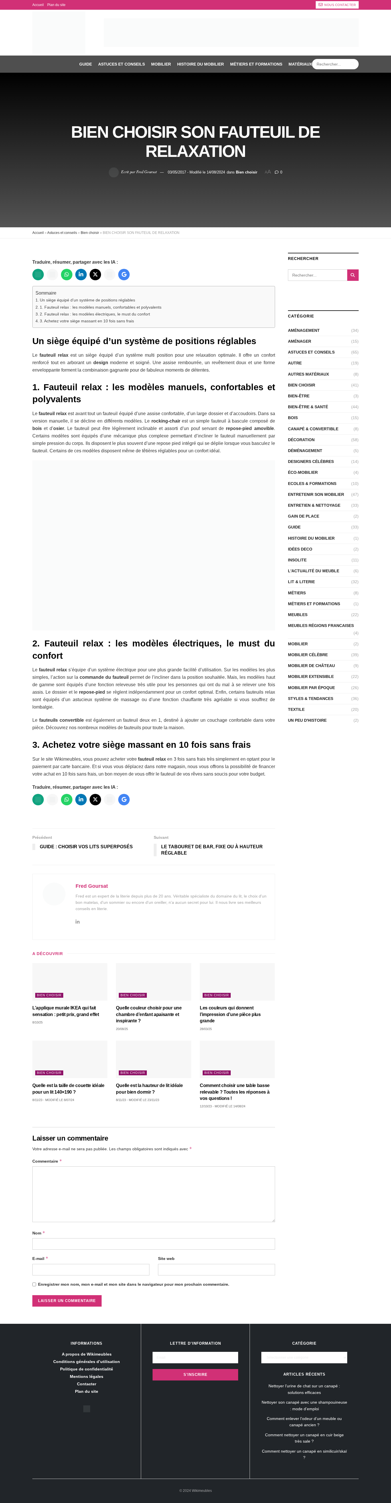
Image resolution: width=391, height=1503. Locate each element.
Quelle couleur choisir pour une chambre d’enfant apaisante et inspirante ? (148, 1014)
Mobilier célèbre (308, 654)
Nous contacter (339, 5)
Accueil (38, 5)
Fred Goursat (146, 171)
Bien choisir (246, 172)
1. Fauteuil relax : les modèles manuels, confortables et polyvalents (100, 307)
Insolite (297, 560)
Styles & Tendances (310, 698)
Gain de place (303, 516)
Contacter (86, 1384)
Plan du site (56, 5)
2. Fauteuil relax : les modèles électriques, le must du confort (95, 314)
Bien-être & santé (308, 407)
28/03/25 (206, 1029)
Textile (296, 709)
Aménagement (304, 330)
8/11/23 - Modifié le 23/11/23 (137, 1100)
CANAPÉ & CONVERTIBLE (313, 429)
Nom (38, 1233)
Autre (295, 363)
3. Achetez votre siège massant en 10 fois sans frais (87, 321)
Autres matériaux (308, 374)
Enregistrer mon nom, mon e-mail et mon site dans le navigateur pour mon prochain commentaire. (133, 1284)
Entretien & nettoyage (314, 505)
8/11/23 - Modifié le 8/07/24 (53, 1100)
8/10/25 (37, 1022)
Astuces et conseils (121, 64)
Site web (166, 1258)
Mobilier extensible (311, 676)
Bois (293, 417)
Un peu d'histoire (307, 720)
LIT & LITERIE (301, 581)
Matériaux (300, 64)
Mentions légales (86, 1376)
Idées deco (300, 549)
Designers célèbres (311, 461)
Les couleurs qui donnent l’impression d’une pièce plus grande (230, 1014)
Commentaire (47, 1161)
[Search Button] (353, 64)
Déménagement (305, 450)
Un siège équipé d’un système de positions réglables (87, 300)
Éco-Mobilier (303, 472)
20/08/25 (122, 1029)
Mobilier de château (311, 665)
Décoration (301, 439)
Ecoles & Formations (312, 483)
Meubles (297, 614)
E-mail (40, 1258)
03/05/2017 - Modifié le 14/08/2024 (196, 172)
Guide (85, 64)
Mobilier (161, 64)
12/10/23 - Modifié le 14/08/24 (222, 1106)
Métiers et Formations (256, 64)
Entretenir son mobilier (316, 494)
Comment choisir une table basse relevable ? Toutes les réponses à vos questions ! (235, 1092)
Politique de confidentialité (86, 1369)
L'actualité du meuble (313, 571)
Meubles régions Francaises (321, 625)
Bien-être (298, 396)
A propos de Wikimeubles (87, 1354)
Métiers (297, 593)
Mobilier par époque (311, 687)
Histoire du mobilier (200, 64)
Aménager (299, 341)
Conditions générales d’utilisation (86, 1361)
